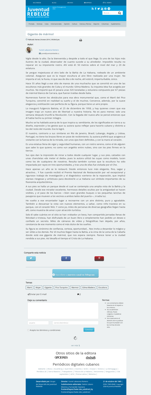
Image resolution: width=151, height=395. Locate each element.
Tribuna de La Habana (83, 372)
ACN (72, 374)
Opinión (67, 24)
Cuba (46, 24)
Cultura (74, 24)
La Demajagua (111, 369)
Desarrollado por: (43, 382)
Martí (29, 287)
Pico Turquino (61, 287)
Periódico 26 (41, 372)
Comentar (89, 330)
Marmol (74, 287)
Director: (64, 382)
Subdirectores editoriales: (71, 384)
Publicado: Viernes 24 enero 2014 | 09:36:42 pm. (44, 39)
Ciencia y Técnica (85, 24)
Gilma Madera (88, 287)
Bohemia (92, 374)
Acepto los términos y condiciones (45, 330)
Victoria (101, 369)
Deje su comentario (37, 300)
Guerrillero (69, 369)
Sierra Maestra (54, 372)
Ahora (49, 369)
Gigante (48, 287)
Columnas (105, 24)
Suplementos (115, 24)
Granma (78, 369)
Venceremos (99, 372)
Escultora (103, 287)
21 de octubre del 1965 (112, 382)
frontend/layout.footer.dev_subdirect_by (77, 389)
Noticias (39, 24)
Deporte (96, 24)
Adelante (41, 369)
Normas (105, 300)
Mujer (38, 287)
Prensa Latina (81, 374)
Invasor (93, 369)
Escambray (58, 369)
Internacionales (56, 24)
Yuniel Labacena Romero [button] (49, 50)
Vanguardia (110, 372)
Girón (86, 369)
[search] (119, 13)
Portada (31, 24)
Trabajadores (67, 372)
